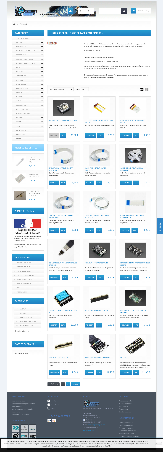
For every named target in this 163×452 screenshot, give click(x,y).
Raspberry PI (21, 46)
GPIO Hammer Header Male (59, 358)
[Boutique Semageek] (56, 11)
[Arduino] (16, 428)
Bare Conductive (26, 317)
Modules (19, 80)
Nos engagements (24, 267)
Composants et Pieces (24, 59)
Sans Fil (19, 92)
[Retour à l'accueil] (14, 24)
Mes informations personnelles (23, 404)
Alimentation (21, 84)
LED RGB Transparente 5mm (34, 160)
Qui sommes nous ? (24, 263)
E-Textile (19, 96)
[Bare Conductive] (16, 436)
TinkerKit (19, 126)
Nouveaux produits (126, 401)
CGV (18, 288)
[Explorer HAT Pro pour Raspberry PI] (63, 297)
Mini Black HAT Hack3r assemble (97, 358)
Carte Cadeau (21, 130)
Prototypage (21, 55)
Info (63, 135)
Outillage (20, 117)
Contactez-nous (88, 430)
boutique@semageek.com (96, 425)
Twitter (53, 401)
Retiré (18, 138)
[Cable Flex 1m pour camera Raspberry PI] (99, 155)
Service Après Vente (24, 279)
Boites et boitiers (23, 113)
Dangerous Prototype (28, 321)
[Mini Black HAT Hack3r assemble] (99, 345)
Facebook (55, 405)
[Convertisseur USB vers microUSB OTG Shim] (63, 250)
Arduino (19, 42)
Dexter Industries (26, 325)
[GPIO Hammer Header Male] (63, 345)
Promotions (123, 409)
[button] (160, 226)
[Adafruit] (24, 428)
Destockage (20, 134)
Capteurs (19, 71)
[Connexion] (70, 11)
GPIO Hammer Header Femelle (96, 310)
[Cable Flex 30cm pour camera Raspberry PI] (63, 202)
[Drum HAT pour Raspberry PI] (99, 250)
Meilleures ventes (125, 404)
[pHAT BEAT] (135, 345)
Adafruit (23, 309)
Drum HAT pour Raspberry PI (96, 263)
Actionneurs (21, 76)
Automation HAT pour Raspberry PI (63, 121)
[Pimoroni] (33, 436)
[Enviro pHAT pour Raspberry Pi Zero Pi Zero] (135, 250)
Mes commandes (18, 401)
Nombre (76, 89)
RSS (53, 409)
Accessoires (21, 105)
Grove (18, 122)
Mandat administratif (25, 283)
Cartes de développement (26, 50)
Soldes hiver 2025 (22, 38)
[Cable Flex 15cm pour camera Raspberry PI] (63, 155)
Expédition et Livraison (25, 275)
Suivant (76, 384)
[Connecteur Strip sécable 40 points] (20, 195)
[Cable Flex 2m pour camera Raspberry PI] (135, 155)
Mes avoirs (16, 412)
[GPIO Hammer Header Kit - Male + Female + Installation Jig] (135, 297)
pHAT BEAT (124, 358)
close (158, 444)
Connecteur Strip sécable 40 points (34, 194)
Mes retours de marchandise (22, 409)
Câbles (18, 101)
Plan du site (123, 406)
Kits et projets (22, 109)
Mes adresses (17, 406)
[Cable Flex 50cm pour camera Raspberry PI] (99, 202)
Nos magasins (22, 292)
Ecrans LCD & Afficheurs (25, 63)
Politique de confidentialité (129, 436)
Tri (51, 89)
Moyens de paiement (24, 271)
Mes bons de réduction (20, 415)
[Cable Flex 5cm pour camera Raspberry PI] (135, 202)
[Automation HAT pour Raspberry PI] (63, 108)
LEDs (18, 67)
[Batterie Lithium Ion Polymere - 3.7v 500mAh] (135, 108)
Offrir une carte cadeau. (21, 353)
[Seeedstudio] (33, 428)
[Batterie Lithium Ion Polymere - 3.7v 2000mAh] (99, 108)
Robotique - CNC (22, 88)
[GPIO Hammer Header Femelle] (99, 297)
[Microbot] (24, 436)
